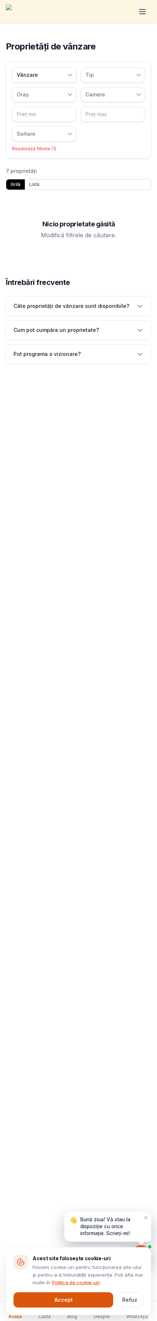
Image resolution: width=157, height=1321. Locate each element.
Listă (34, 184)
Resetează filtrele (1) (34, 148)
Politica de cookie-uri (76, 1282)
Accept (63, 1300)
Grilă (15, 184)
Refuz (129, 1300)
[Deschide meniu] (142, 11)
